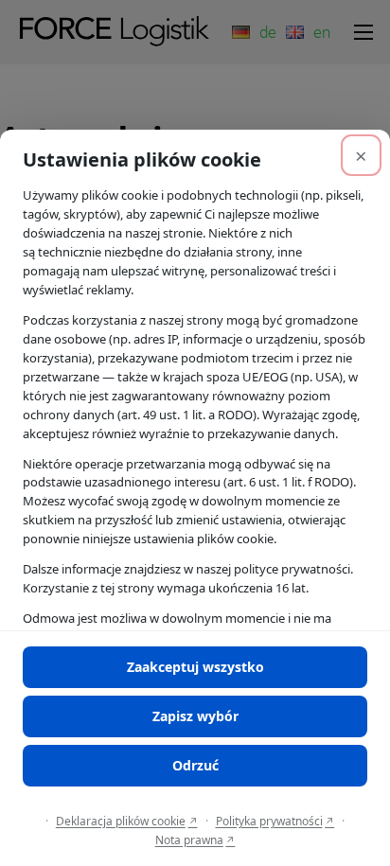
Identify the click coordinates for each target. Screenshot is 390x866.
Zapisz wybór (195, 716)
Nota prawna (189, 840)
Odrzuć (195, 765)
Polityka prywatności (269, 821)
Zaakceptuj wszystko (195, 667)
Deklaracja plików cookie (121, 821)
